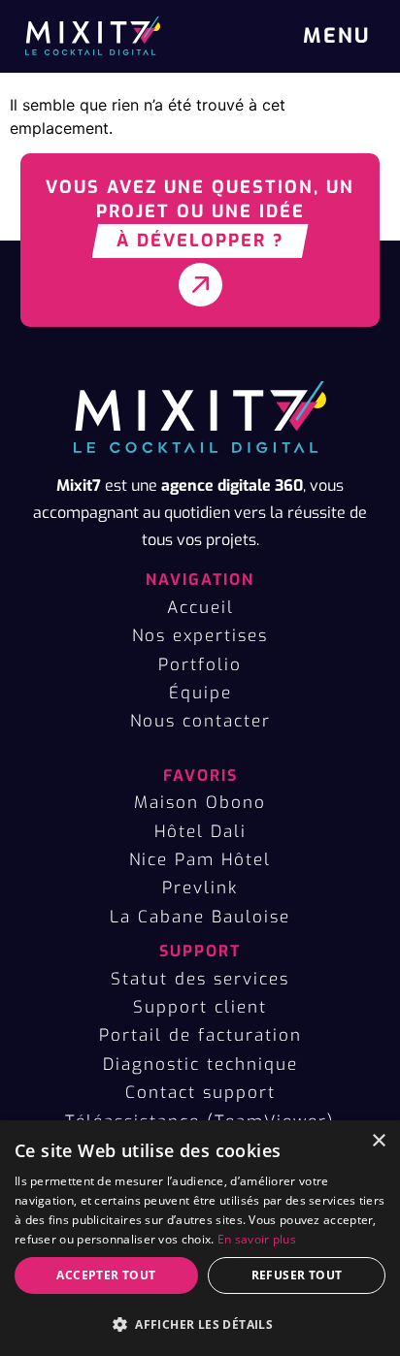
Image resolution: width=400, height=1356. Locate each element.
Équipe (200, 693)
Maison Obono (200, 802)
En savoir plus (256, 1239)
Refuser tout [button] (297, 1275)
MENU (336, 35)
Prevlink (200, 888)
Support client (200, 1007)
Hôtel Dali (200, 832)
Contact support (200, 1093)
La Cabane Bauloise (200, 917)
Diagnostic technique (200, 1064)
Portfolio (200, 665)
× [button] (378, 1141)
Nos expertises (200, 636)
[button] (200, 1324)
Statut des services (200, 979)
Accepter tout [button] (105, 1275)
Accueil (200, 608)
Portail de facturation (200, 1035)
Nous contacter (200, 721)
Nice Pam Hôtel (200, 860)
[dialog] (200, 1238)
